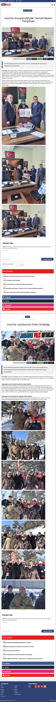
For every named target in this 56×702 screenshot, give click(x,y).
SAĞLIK (2, 692)
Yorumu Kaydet (47, 259)
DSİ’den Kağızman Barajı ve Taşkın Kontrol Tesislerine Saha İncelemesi (23, 288)
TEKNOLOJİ (3, 696)
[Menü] (52, 5)
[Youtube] (39, 686)
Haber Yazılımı (53, 700)
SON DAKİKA (11, 1)
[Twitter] (32, 686)
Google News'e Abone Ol (19, 59)
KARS (2, 685)
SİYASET (2, 691)
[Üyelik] (55, 1)
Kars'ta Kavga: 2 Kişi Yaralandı (11, 280)
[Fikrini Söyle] (42, 686)
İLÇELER (15, 685)
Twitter (7, 301)
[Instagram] (35, 686)
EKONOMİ (16, 692)
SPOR (2, 694)
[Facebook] (29, 686)
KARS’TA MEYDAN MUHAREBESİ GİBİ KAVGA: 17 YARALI (17, 642)
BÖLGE (15, 687)
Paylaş (29, 59)
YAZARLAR (20, 1)
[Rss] (45, 686)
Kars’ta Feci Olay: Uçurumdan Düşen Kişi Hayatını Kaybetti (19, 292)
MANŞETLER (3, 1)
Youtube (7, 309)
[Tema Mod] (55, 5)
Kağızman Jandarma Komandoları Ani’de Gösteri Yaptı (18, 276)
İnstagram (8, 305)
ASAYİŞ (27, 317)
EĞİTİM (15, 691)
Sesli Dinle (50, 59)
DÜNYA (15, 689)
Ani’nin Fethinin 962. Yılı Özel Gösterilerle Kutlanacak (18, 284)
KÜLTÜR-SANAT (28, 10)
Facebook (7, 297)
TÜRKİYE (2, 687)
